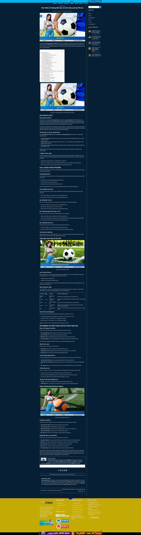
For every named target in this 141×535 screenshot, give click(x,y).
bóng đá (66, 3)
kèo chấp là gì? (55, 120)
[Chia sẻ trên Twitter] (60, 470)
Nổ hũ (76, 3)
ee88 (81, 516)
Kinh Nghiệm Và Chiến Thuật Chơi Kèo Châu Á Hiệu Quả (52, 71)
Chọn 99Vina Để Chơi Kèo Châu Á (48, 78)
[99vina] (70, 1)
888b (80, 517)
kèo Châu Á (55, 43)
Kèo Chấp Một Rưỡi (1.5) (47, 63)
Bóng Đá (48, 463)
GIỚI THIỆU (60, 3)
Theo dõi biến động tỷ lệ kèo (48, 74)
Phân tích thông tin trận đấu (48, 72)
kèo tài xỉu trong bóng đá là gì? (64, 134)
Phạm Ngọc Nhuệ (69, 11)
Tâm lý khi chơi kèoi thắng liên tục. (49, 77)
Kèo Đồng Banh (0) (46, 58)
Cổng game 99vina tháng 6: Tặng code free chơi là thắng (96, 31)
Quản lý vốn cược (46, 73)
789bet (83, 517)
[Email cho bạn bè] (62, 470)
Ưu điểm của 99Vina (46, 79)
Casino (72, 3)
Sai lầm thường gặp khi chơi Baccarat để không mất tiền (96, 43)
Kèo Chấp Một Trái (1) (47, 61)
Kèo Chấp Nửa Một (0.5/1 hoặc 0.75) (49, 62)
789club (73, 518)
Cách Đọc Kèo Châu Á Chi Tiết (47, 66)
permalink (73, 474)
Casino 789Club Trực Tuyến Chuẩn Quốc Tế (96, 55)
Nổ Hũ (73, 463)
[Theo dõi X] (90, 518)
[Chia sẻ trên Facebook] (58, 470)
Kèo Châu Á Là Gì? (45, 52)
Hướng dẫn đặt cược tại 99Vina (48, 81)
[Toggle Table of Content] (62, 51)
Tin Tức (86, 3)
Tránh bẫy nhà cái (46, 76)
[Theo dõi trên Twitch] (98, 518)
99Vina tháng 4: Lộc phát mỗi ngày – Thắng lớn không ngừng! (96, 49)
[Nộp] (100, 7)
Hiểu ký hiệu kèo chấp (47, 68)
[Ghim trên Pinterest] (64, 470)
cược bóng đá (69, 120)
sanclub (73, 517)
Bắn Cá (61, 461)
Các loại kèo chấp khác (47, 64)
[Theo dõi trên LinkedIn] (94, 518)
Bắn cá (81, 3)
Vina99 (69, 459)
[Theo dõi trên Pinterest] (92, 518)
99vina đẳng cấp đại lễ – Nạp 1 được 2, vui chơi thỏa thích (96, 37)
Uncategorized (91, 24)
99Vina (55, 3)
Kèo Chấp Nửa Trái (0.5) (47, 60)
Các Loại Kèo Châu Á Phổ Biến (47, 57)
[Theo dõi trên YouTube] (96, 518)
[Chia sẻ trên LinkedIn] (66, 470)
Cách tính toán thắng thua (48, 69)
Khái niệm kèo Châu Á (46, 53)
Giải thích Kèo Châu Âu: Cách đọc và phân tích (51, 490)
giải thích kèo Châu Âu (47, 134)
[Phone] (40, 466)
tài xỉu (76, 517)
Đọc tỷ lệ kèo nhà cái (46, 67)
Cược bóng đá (62, 6)
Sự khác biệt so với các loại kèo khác (49, 55)
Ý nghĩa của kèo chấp (47, 56)
